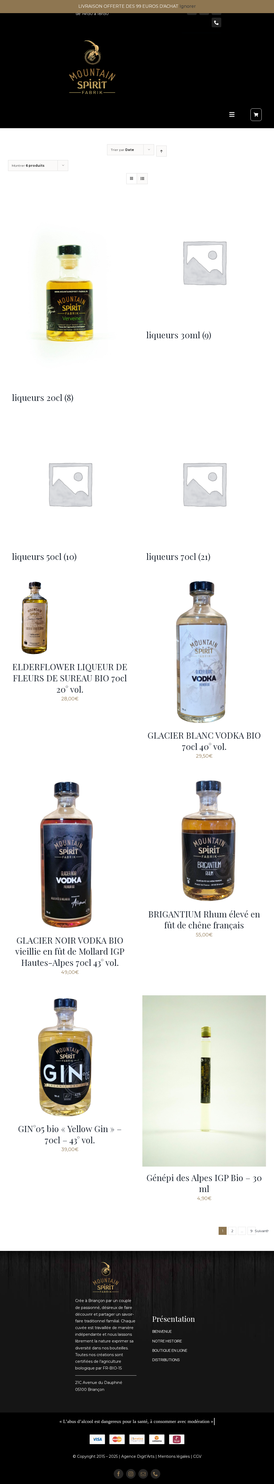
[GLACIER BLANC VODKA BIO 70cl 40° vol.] (204, 583)
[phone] (216, 22)
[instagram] (131, 1474)
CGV (197, 1456)
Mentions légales (174, 1456)
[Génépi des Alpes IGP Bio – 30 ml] (204, 998)
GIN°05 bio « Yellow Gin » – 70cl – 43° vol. (70, 1134)
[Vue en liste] (142, 178)
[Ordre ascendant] (161, 151)
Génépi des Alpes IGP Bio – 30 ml (204, 1183)
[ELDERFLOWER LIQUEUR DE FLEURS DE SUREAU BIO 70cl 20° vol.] (35, 583)
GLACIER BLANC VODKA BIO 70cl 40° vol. (204, 740)
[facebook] (118, 1474)
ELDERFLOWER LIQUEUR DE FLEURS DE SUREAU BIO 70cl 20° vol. (69, 677)
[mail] (143, 1474)
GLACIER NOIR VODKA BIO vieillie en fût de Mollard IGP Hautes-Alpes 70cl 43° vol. (69, 951)
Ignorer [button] (188, 6)
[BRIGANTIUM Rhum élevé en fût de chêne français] (204, 782)
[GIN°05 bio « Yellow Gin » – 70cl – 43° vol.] (70, 998)
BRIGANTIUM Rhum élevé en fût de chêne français (204, 919)
